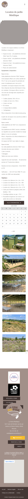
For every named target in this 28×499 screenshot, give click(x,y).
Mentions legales (11, 489)
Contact (18, 493)
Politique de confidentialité (8, 493)
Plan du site (20, 489)
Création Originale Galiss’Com (11, 497)
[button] (14, 203)
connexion (21, 497)
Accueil (3, 489)
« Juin (13, 231)
